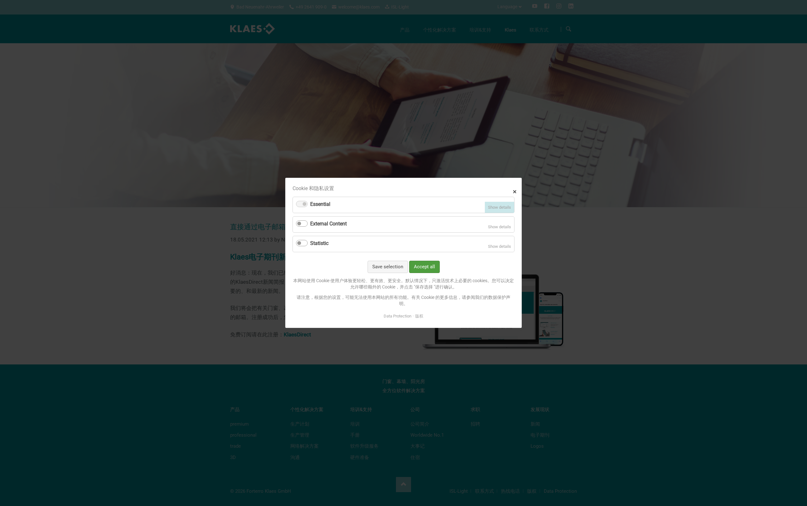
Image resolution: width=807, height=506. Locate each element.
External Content (328, 224)
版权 (419, 316)
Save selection (387, 267)
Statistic (319, 243)
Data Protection (397, 316)
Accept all (424, 267)
